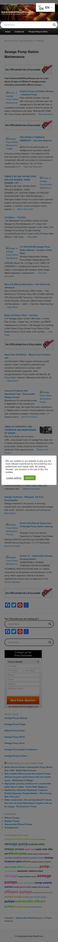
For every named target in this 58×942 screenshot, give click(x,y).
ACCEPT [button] (30, 477)
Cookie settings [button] (13, 477)
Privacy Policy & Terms (37, 31)
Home (7, 31)
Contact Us (19, 31)
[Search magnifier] (54, 25)
